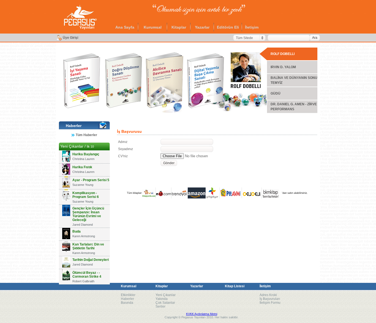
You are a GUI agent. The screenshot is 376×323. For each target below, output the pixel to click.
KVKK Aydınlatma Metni (201, 314)
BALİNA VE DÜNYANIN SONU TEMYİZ (294, 80)
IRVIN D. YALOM (283, 67)
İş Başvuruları (270, 299)
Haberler (127, 299)
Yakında (162, 299)
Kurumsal (153, 27)
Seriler (160, 306)
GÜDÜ (275, 93)
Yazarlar (202, 27)
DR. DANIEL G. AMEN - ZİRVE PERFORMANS (294, 106)
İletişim (251, 27)
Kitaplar (178, 27)
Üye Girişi (70, 38)
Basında (127, 303)
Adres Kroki (268, 295)
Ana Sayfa (124, 27)
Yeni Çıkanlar (166, 295)
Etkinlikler (128, 295)
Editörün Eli (228, 27)
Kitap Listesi (234, 286)
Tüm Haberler (86, 135)
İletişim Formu (270, 303)
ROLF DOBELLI (283, 54)
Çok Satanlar (165, 303)
